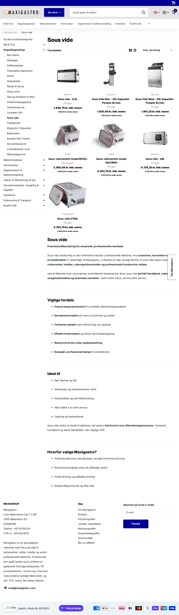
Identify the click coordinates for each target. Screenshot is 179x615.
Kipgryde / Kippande (19, 128)
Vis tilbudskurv (171, 267)
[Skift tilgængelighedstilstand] (174, 3)
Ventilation (9, 195)
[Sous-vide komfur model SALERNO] (111, 135)
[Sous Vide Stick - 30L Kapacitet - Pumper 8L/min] (155, 75)
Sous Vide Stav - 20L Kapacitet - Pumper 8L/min (111, 101)
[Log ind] (165, 12)
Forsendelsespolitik (89, 533)
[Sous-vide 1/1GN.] (67, 194)
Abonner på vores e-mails (138, 504)
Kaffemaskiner (15, 65)
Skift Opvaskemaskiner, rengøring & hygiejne (43, 185)
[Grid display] (130, 50)
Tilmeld (136, 523)
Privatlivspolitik (86, 519)
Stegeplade (13, 81)
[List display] (135, 50)
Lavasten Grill (14, 112)
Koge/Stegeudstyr (14, 49)
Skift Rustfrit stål (43, 205)
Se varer (53, 12)
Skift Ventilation (43, 195)
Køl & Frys (9, 44)
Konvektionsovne (16, 143)
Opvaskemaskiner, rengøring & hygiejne (21, 187)
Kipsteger (12, 60)
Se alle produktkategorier (18, 39)
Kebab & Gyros (15, 86)
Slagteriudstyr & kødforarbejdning (13, 172)
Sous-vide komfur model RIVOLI (67, 158)
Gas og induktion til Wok (21, 96)
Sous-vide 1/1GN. (67, 218)
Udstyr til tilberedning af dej (19, 179)
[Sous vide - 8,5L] (67, 75)
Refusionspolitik (87, 528)
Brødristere (13, 133)
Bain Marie (13, 54)
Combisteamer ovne (18, 149)
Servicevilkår (85, 538)
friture (10, 75)
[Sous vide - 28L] (155, 135)
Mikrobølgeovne (16, 154)
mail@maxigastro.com (22, 588)
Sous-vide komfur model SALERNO (111, 160)
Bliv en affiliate (86, 542)
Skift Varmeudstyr (43, 165)
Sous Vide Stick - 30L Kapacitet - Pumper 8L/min (155, 101)
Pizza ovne (13, 91)
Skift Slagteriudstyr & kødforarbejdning (43, 170)
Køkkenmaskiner (12, 159)
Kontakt (82, 514)
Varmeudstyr (10, 165)
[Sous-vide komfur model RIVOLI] (67, 135)
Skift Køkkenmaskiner (43, 159)
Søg (143, 12)
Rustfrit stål (9, 205)
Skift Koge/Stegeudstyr (43, 49)
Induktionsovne (15, 107)
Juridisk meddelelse (89, 523)
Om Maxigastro (87, 509)
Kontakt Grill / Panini (18, 138)
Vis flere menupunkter (149, 23)
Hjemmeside (10, 32)
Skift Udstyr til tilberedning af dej (43, 180)
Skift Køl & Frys (43, 44)
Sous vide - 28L (155, 158)
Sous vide (13, 117)
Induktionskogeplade (19, 102)
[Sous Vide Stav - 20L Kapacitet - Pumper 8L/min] (111, 75)
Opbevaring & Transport (17, 200)
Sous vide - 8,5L (68, 99)
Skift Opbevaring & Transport (43, 200)
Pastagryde (13, 122)
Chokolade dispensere (20, 70)
